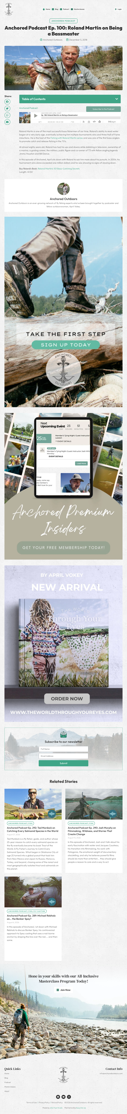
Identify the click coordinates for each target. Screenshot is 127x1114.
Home (6, 1073)
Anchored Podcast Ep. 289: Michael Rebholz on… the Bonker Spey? (31, 917)
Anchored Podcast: (28, 108)
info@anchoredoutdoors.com (111, 1073)
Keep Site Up (81, 1108)
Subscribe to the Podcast (103, 109)
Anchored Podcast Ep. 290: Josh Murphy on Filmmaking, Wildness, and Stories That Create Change (92, 831)
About (6, 1091)
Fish (30, 823)
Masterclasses (10, 1087)
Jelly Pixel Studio (56, 1108)
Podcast (7, 1082)
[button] (7, 101)
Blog (6, 1078)
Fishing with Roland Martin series (66, 138)
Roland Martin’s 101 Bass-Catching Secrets (59, 168)
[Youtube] (63, 1097)
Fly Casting (39, 911)
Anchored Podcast (63, 21)
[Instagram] (69, 1097)
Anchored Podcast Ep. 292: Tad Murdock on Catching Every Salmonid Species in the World (32, 829)
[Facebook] (58, 1097)
